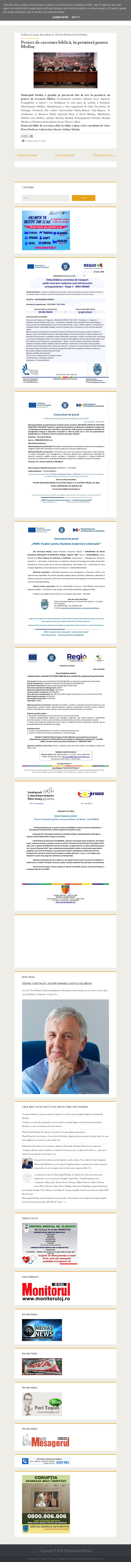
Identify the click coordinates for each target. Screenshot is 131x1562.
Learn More (60, 17)
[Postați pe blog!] (25, 136)
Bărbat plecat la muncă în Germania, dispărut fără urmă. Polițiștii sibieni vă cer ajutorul (61, 1146)
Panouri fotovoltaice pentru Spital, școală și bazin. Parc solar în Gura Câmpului (70, 1160)
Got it (76, 17)
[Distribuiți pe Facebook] (31, 136)
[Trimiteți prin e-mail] (22, 136)
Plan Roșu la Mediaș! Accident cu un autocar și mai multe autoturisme (53, 1132)
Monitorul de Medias (75, 34)
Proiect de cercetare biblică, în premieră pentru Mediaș (64, 44)
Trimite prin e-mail (35, 140)
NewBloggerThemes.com (91, 1559)
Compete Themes (47, 1559)
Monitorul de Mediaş (78, 1551)
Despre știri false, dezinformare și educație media (57, 983)
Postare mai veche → (104, 155)
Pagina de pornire (65, 155)
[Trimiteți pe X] (28, 136)
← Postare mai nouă (26, 155)
